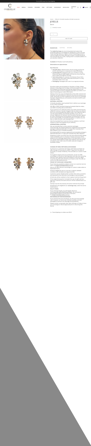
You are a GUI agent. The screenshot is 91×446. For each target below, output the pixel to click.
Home (51, 19)
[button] (24, 7)
